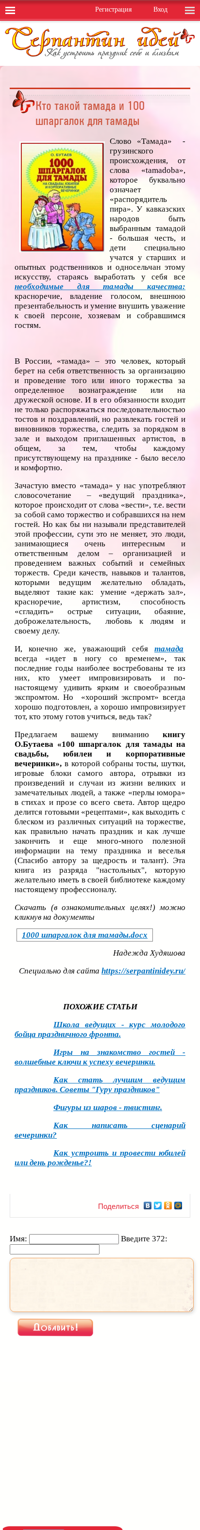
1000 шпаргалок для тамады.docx (85, 935)
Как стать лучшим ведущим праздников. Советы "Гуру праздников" (100, 1084)
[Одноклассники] (168, 1205)
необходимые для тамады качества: (100, 286)
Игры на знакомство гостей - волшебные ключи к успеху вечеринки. (100, 1057)
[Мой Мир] (178, 1205)
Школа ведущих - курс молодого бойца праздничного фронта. (100, 1029)
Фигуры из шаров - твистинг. (107, 1107)
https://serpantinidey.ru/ (143, 970)
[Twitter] (158, 1205)
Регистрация (113, 9)
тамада (168, 648)
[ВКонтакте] (148, 1205)
